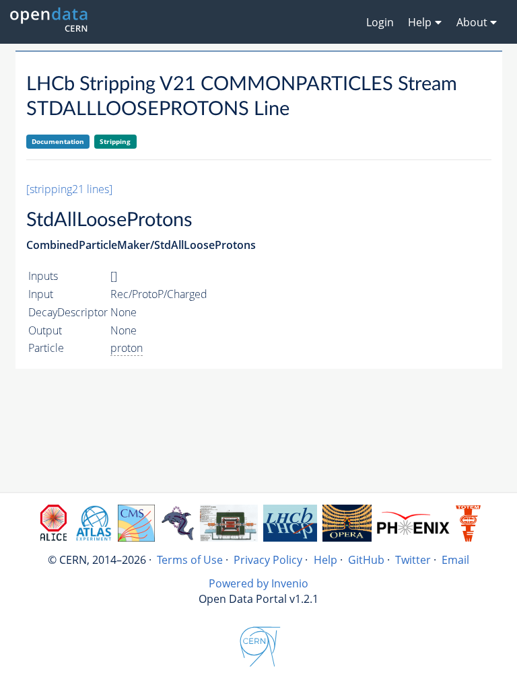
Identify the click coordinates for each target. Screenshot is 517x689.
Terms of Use (190, 559)
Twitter (413, 559)
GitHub (366, 559)
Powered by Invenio (258, 583)
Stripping (115, 141)
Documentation (58, 141)
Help (325, 559)
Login (380, 22)
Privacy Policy (268, 559)
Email (455, 559)
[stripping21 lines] (69, 189)
